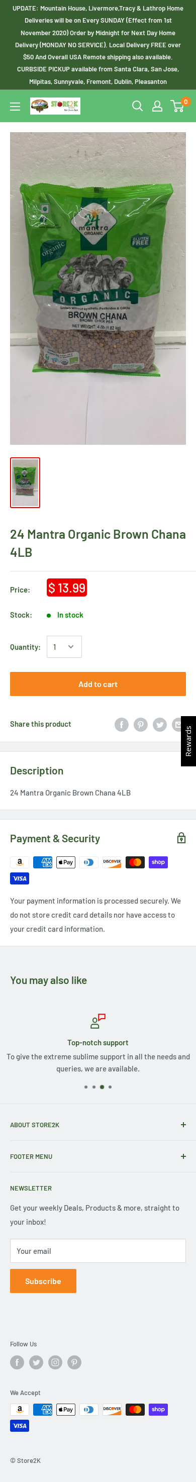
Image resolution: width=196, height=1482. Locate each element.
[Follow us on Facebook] (17, 1362)
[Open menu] (15, 107)
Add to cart (98, 683)
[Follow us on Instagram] (55, 1362)
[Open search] (137, 106)
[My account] (157, 106)
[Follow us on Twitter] (36, 1362)
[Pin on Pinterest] (141, 723)
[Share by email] (179, 723)
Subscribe (43, 1281)
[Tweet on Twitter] (160, 723)
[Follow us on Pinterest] (74, 1362)
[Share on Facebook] (122, 723)
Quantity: (25, 646)
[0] (177, 106)
